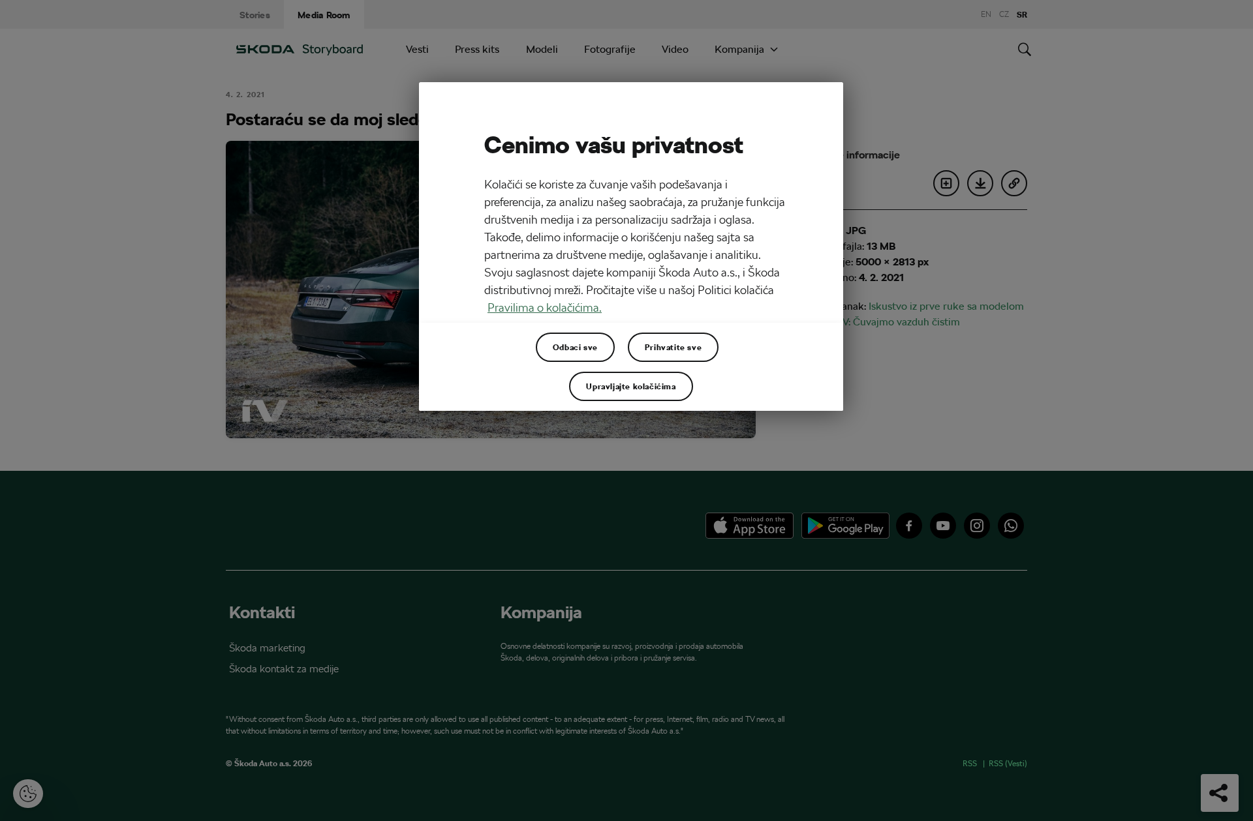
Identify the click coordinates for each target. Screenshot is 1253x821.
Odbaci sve (575, 347)
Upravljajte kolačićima (630, 386)
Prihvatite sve (673, 347)
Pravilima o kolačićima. (544, 307)
